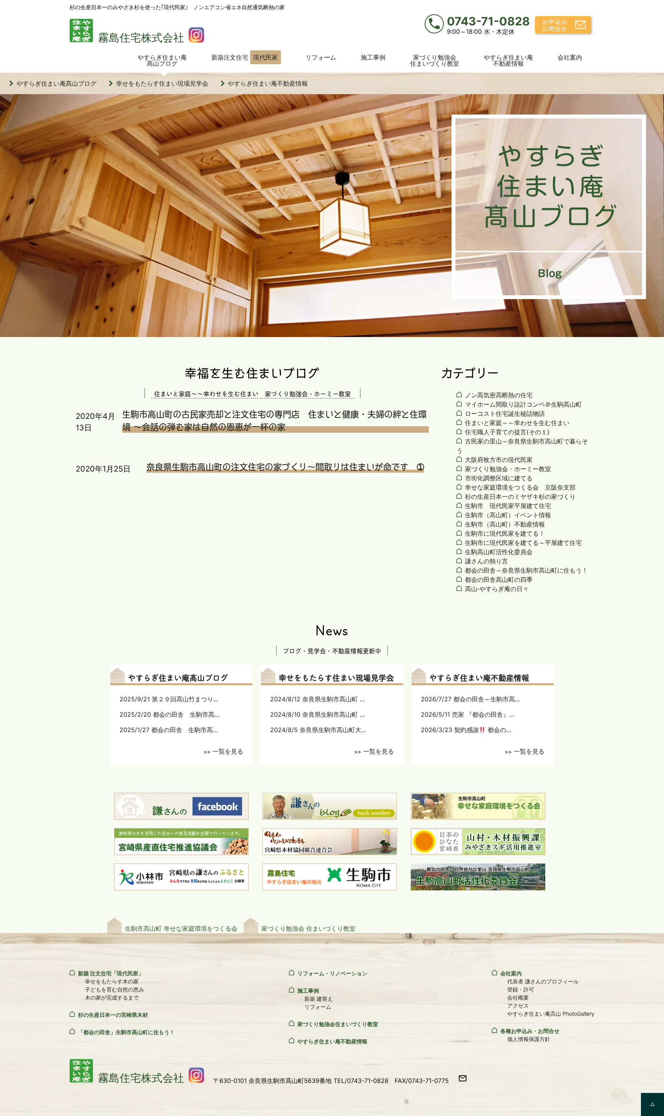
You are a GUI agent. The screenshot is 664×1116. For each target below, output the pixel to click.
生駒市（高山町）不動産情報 (505, 524)
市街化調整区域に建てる (499, 478)
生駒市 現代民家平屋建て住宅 (508, 506)
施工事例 (373, 57)
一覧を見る (227, 751)
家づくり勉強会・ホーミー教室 (508, 469)
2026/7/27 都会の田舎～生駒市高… (470, 699)
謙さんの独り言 (486, 561)
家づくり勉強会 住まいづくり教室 (308, 928)
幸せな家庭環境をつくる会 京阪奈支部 (520, 487)
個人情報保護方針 (528, 1039)
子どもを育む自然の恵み (114, 989)
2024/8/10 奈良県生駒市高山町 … (317, 714)
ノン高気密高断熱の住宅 (499, 395)
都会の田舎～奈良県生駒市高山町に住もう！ (526, 570)
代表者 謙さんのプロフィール (543, 981)
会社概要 (518, 997)
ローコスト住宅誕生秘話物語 (505, 413)
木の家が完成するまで (112, 997)
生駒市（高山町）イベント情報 (508, 515)
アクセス (518, 1005)
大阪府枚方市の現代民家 (499, 459)
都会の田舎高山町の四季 (499, 579)
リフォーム (320, 57)
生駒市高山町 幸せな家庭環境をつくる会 (181, 928)
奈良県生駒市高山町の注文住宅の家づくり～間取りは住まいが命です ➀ (285, 466)
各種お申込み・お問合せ (529, 1031)
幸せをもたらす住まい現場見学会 (162, 83)
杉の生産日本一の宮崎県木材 (113, 1014)
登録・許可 (520, 989)
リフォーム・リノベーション (332, 973)
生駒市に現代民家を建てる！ (505, 533)
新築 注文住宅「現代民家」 (111, 973)
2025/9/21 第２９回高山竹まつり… (169, 699)
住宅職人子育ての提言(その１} (507, 432)
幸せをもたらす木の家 (112, 981)
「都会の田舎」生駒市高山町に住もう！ (126, 1032)
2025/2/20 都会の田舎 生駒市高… (169, 714)
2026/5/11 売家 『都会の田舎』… (467, 714)
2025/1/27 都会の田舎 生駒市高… (169, 730)
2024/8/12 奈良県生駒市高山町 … (317, 699)
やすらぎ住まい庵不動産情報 (508, 60)
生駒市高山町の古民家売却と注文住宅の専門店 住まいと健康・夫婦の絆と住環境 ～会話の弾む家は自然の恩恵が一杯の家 (274, 420)
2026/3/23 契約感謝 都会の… (466, 730)
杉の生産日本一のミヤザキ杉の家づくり (520, 496)
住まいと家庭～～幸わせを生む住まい (517, 423)
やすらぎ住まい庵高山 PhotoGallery (550, 1013)
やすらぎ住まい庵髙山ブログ (162, 60)
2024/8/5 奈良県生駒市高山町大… (318, 730)
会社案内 (570, 57)
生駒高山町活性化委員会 (499, 552)
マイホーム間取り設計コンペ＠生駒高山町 (523, 404)
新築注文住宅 (244, 57)
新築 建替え (318, 998)
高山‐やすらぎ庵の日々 (497, 589)
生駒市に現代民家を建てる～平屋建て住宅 (523, 542)
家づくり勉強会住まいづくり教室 (434, 60)
